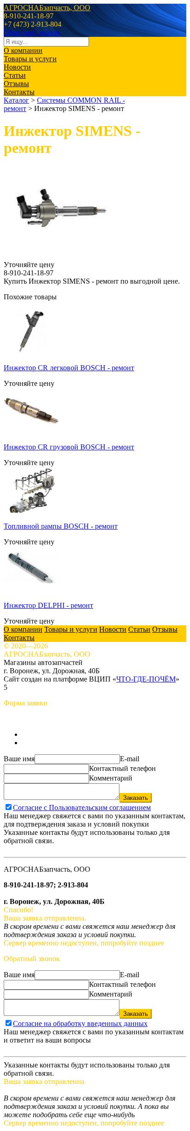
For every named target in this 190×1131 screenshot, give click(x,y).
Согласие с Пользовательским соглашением (82, 807)
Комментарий (110, 778)
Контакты (19, 92)
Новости (17, 67)
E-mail (129, 759)
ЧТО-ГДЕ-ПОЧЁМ (146, 679)
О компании (23, 50)
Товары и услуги (30, 59)
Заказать (135, 797)
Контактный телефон (122, 768)
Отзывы (16, 83)
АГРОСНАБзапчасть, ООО (47, 8)
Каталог (16, 100)
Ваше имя (19, 759)
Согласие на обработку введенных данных (80, 1023)
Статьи (15, 75)
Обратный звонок (32, 32)
